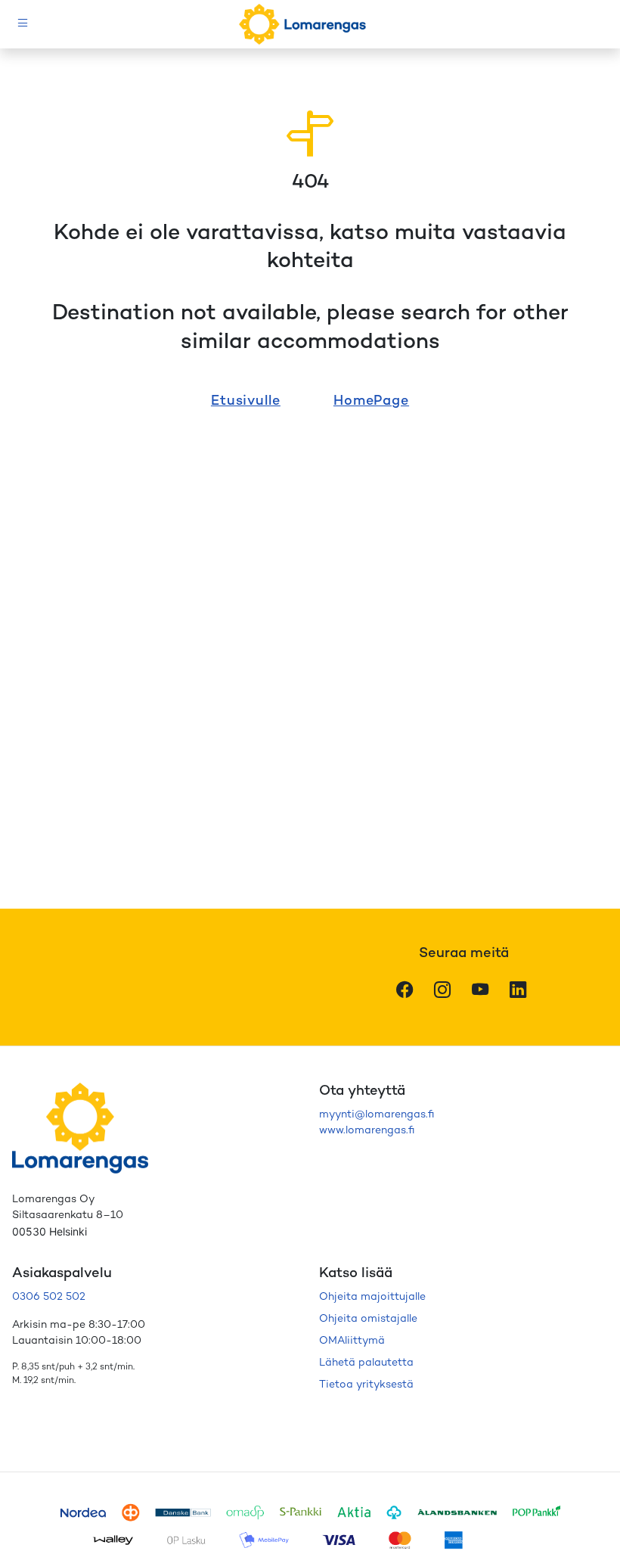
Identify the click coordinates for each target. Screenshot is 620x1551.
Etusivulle (246, 401)
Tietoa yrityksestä (366, 1385)
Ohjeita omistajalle (368, 1319)
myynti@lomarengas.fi (376, 1115)
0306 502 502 (48, 1297)
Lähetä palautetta (366, 1363)
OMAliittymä (352, 1341)
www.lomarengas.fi (366, 1130)
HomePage (371, 401)
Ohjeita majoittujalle (372, 1297)
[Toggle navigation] (23, 25)
